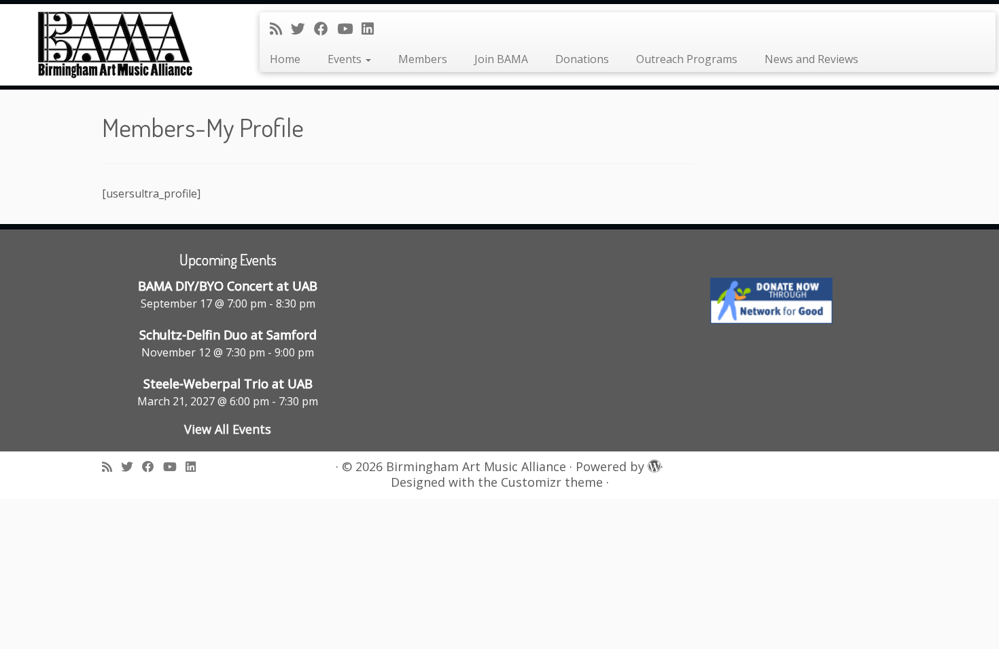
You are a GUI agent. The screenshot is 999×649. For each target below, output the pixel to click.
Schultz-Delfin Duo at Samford (228, 335)
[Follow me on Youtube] (349, 28)
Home (285, 59)
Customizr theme (552, 482)
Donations (582, 59)
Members (422, 59)
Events (346, 59)
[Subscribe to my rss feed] (280, 28)
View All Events (227, 429)
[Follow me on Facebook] (325, 28)
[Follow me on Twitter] (302, 28)
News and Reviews (811, 59)
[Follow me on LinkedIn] (372, 28)
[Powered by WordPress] (652, 463)
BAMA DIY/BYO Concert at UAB (227, 286)
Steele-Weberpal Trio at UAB (228, 383)
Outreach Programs (686, 59)
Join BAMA (501, 59)
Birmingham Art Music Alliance (476, 467)
